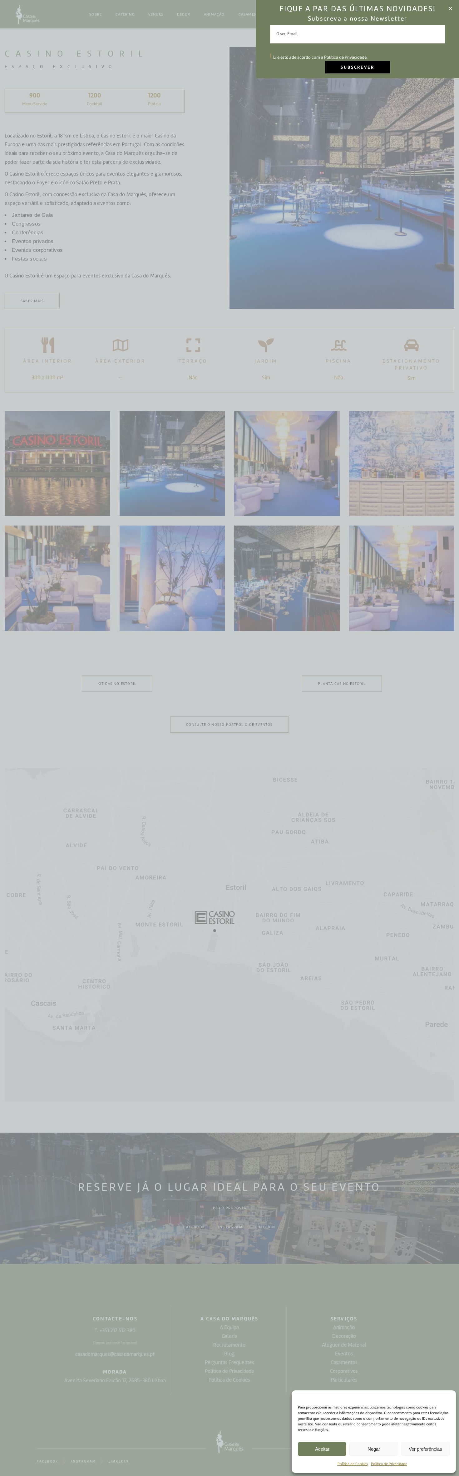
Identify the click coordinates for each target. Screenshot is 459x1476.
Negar (374, 1449)
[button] (450, 8)
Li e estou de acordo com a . (320, 57)
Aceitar (322, 1449)
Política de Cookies (353, 1463)
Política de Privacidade (389, 1463)
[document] (229, 738)
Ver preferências (425, 1449)
